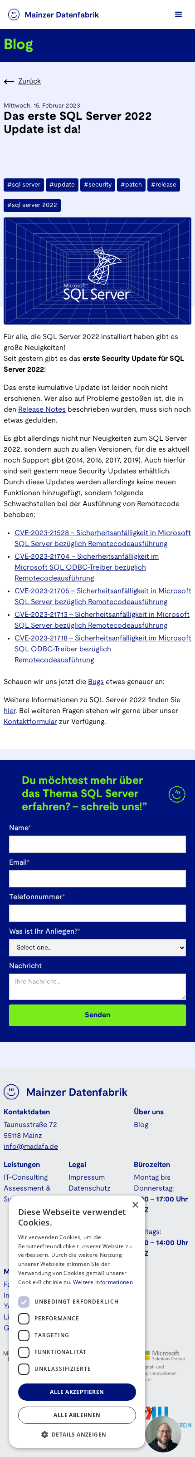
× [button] (135, 1205)
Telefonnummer (37, 897)
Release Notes (42, 409)
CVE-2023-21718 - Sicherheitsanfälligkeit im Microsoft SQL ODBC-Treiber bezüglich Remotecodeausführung (103, 649)
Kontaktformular (30, 722)
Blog (141, 1125)
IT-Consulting (26, 1177)
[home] (63, 14)
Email (19, 862)
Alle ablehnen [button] (77, 1415)
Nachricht (25, 966)
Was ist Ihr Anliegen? (45, 931)
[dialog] (77, 1322)
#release (163, 185)
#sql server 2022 (32, 205)
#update (62, 185)
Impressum (86, 1177)
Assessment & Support (27, 1194)
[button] (178, 14)
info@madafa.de (31, 1146)
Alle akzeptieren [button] (77, 1392)
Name (20, 828)
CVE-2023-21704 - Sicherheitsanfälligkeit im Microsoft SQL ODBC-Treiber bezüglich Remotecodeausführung (87, 567)
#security (98, 185)
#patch (131, 185)
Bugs (96, 682)
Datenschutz (89, 1188)
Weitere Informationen (103, 1282)
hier (9, 711)
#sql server (23, 185)
